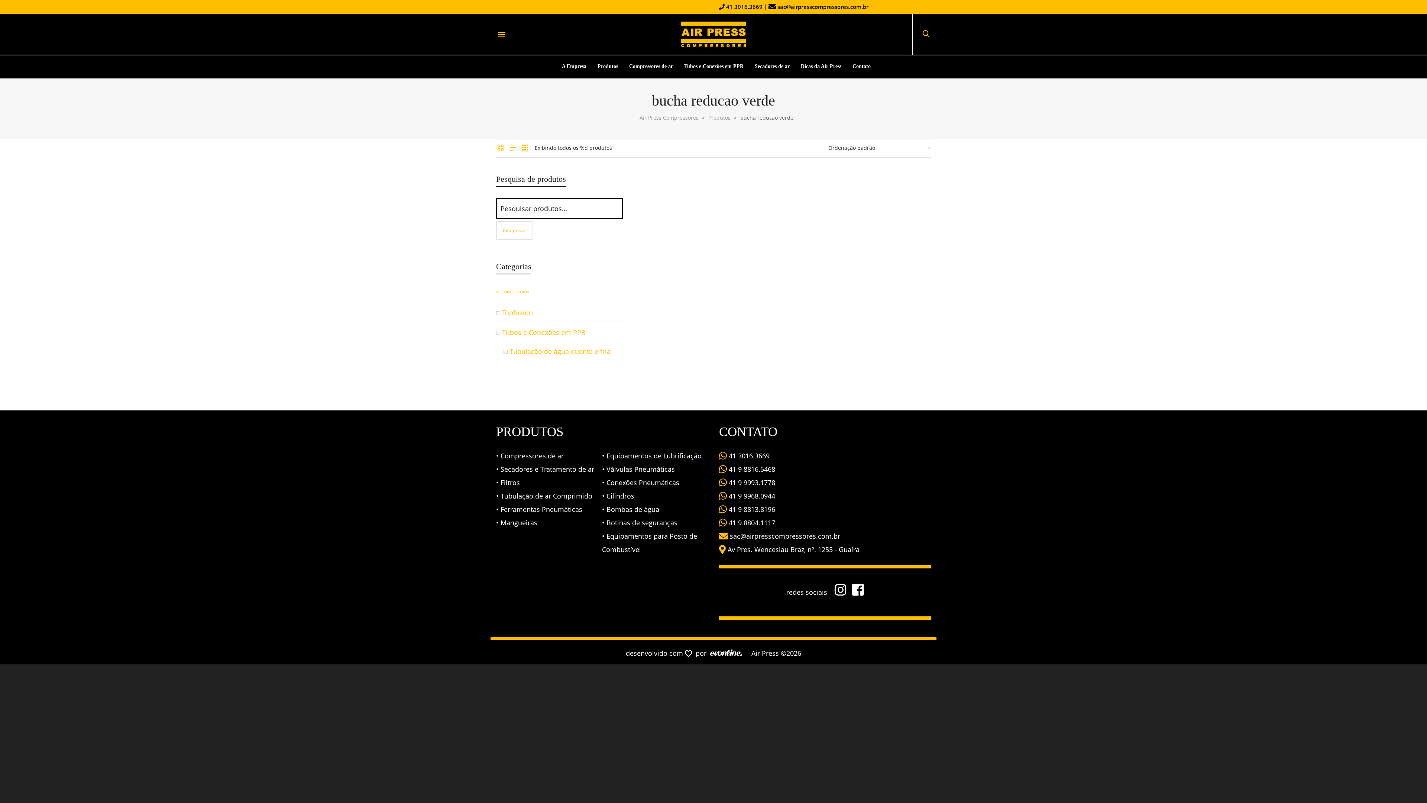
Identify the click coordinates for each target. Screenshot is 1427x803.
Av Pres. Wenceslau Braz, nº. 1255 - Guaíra (794, 549)
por (703, 653)
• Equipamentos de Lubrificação (652, 455)
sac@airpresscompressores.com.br (822, 6)
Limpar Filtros (515, 291)
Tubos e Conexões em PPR (543, 332)
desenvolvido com (655, 653)
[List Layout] (512, 148)
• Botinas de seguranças (639, 522)
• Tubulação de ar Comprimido (544, 495)
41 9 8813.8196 (751, 509)
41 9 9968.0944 (751, 495)
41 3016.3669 (744, 6)
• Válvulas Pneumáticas (638, 469)
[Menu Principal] (501, 35)
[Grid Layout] (525, 148)
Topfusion (517, 312)
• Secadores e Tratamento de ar (545, 469)
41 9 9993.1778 (751, 482)
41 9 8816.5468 (751, 469)
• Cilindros (618, 495)
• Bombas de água (630, 509)
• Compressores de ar (530, 455)
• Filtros (508, 482)
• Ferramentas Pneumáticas (539, 509)
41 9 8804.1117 (751, 522)
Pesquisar (515, 230)
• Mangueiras (516, 522)
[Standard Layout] (500, 148)
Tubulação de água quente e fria (560, 351)
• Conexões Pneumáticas (640, 482)
